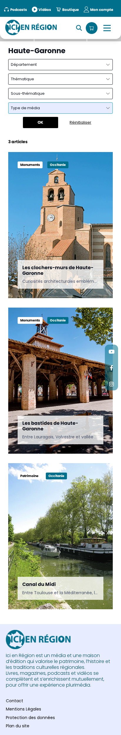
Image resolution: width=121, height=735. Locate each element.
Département (24, 64)
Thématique (22, 79)
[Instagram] (111, 384)
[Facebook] (111, 367)
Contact (14, 701)
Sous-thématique (28, 93)
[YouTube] (111, 351)
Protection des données (30, 718)
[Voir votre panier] (92, 28)
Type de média (25, 108)
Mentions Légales (23, 709)
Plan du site (17, 726)
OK (40, 122)
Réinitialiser (80, 122)
